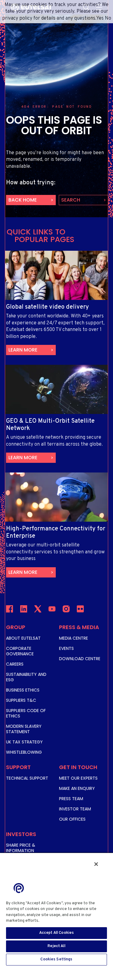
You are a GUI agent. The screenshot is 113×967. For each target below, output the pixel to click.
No (108, 18)
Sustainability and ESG (26, 677)
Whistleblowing (24, 752)
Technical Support (27, 778)
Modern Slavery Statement (24, 729)
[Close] (96, 864)
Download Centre (79, 659)
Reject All (56, 946)
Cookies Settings (56, 959)
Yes (100, 18)
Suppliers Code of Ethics (26, 713)
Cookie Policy (54, 920)
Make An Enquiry (77, 788)
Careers (15, 664)
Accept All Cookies (56, 932)
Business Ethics (22, 690)
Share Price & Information (20, 848)
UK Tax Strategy (24, 742)
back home (22, 199)
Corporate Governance (20, 651)
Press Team (71, 799)
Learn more (22, 349)
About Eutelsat (23, 638)
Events (66, 648)
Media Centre (73, 638)
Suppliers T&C (21, 700)
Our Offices (72, 819)
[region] (56, 909)
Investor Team (75, 809)
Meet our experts (78, 778)
